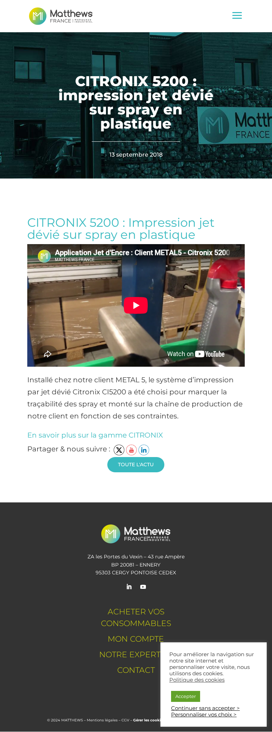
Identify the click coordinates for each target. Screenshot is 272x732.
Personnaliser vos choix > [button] (204, 714)
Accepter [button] (185, 696)
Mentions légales (102, 720)
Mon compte (136, 639)
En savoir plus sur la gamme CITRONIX (95, 435)
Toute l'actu (136, 464)
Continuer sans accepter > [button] (205, 708)
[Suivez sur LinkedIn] (129, 586)
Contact (136, 670)
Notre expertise (135, 654)
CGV (125, 720)
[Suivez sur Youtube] (143, 586)
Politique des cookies (197, 680)
